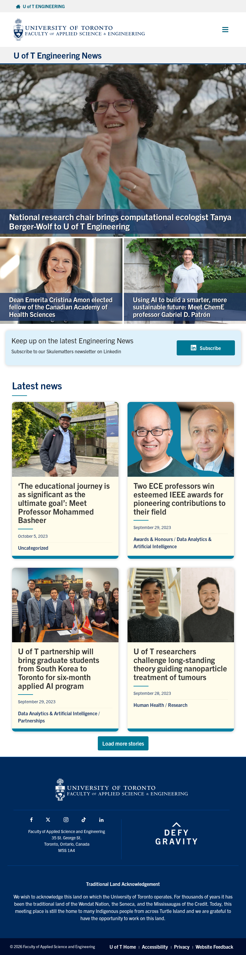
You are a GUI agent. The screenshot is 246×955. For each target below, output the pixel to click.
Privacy (182, 947)
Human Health (149, 705)
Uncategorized (33, 548)
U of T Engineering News (58, 55)
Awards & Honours (153, 539)
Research (178, 705)
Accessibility (155, 947)
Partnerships (31, 720)
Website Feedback (214, 947)
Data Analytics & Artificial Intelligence (57, 713)
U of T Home (123, 947)
